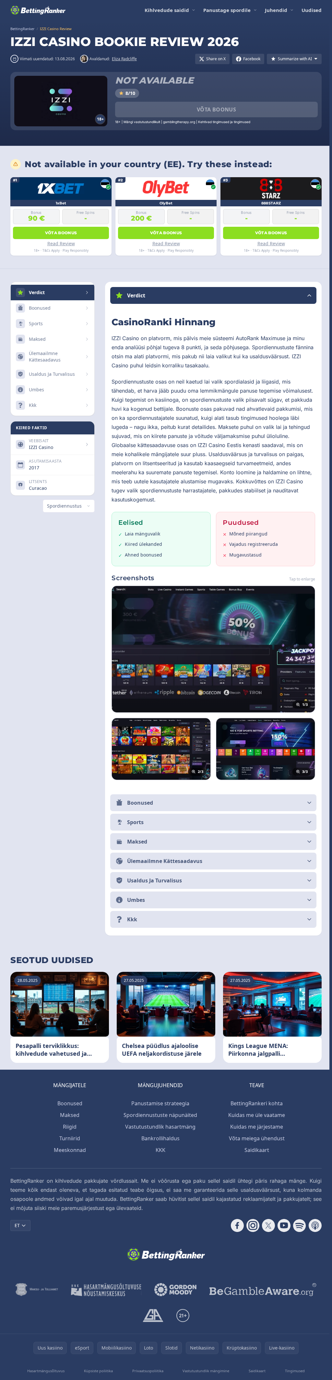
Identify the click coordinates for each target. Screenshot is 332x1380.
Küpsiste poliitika (97, 1370)
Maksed (68, 1115)
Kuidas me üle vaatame (255, 1115)
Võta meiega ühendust (255, 1138)
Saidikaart (255, 1150)
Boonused (68, 1103)
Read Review (61, 243)
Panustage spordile (227, 10)
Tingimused (292, 1370)
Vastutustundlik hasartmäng (159, 1126)
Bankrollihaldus (159, 1138)
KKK (159, 1150)
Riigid (68, 1126)
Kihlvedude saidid (167, 10)
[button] (212, 295)
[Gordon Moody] (174, 1289)
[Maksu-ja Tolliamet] (35, 1289)
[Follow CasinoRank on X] (265, 1225)
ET (17, 1225)
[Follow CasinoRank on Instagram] (250, 1225)
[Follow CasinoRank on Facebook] (234, 1225)
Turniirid (68, 1138)
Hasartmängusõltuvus (45, 1370)
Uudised (312, 10)
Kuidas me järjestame (255, 1126)
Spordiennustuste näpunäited (159, 1115)
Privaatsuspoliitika (146, 1370)
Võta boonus (216, 109)
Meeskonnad (69, 1150)
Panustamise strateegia (159, 1103)
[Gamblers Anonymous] (151, 1315)
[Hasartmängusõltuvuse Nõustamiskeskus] (105, 1289)
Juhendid (276, 10)
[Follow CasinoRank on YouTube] (281, 1225)
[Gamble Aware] (261, 1289)
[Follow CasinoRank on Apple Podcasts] (312, 1225)
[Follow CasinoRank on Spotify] (296, 1225)
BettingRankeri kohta (255, 1103)
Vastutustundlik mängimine (204, 1370)
